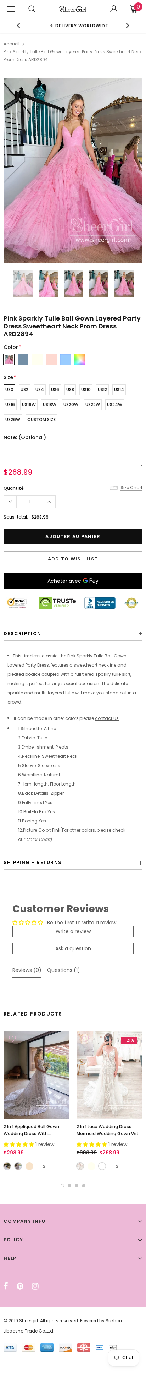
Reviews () (26, 970)
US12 (102, 390)
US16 (10, 404)
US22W (92, 404)
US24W (114, 404)
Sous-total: (16, 517)
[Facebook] (6, 1286)
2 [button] (69, 1185)
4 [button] (83, 1185)
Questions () (63, 970)
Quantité (14, 488)
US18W (49, 404)
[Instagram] (35, 1286)
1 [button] (62, 1185)
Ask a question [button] (73, 948)
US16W (29, 404)
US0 (9, 390)
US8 (70, 390)
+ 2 (42, 1166)
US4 (39, 390)
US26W (12, 419)
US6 (55, 390)
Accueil (11, 44)
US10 (86, 390)
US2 (24, 390)
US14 (119, 390)
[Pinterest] (20, 1286)
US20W (70, 404)
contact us (107, 718)
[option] (73, 25)
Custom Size (41, 419)
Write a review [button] (73, 931)
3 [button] (76, 1185)
